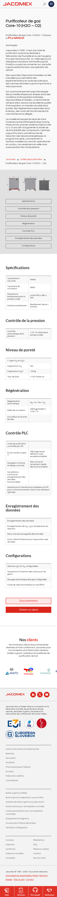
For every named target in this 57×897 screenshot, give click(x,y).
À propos (10, 840)
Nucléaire (10, 762)
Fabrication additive (15, 776)
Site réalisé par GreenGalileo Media (22, 876)
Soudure (10, 772)
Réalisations (38, 840)
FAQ (35, 845)
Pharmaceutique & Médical (18, 767)
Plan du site (19, 880)
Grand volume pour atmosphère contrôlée (25, 806)
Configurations (28, 246)
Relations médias (41, 849)
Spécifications (28, 201)
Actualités (10, 858)
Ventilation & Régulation (16, 828)
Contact (30, 880)
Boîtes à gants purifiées (16, 793)
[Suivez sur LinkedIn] (33, 694)
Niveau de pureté (28, 216)
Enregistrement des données (28, 238)
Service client (39, 858)
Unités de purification (31, 159)
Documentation (28, 600)
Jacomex (10, 159)
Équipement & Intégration (17, 819)
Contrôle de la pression (28, 209)
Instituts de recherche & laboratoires (22, 749)
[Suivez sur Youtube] (46, 694)
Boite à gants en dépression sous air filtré (24, 798)
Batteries (10, 754)
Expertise (10, 845)
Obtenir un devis (28, 609)
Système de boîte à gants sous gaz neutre (25, 802)
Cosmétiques (12, 780)
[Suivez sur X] (40, 694)
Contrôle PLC (28, 231)
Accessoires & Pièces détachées (21, 823)
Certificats (10, 849)
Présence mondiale (15, 853)
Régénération (28, 224)
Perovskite (10, 758)
